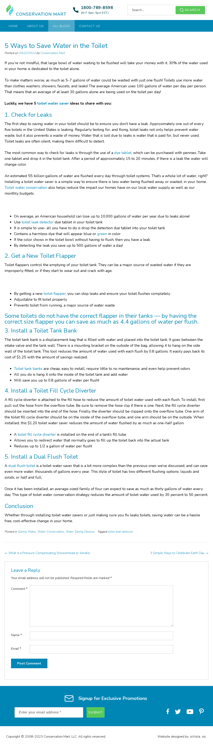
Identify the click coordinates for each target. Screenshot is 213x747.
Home (13, 26)
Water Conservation (50, 532)
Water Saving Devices (79, 532)
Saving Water (27, 532)
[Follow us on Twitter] (178, 711)
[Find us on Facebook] (167, 711)
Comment (19, 589)
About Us (35, 26)
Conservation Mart (52, 53)
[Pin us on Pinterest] (201, 712)
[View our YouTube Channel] (190, 711)
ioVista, (195, 736)
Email (16, 648)
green (102, 233)
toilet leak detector (120, 532)
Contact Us (89, 26)
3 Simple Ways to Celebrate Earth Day (179, 553)
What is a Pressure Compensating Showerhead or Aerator (47, 553)
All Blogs (61, 26)
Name (16, 635)
